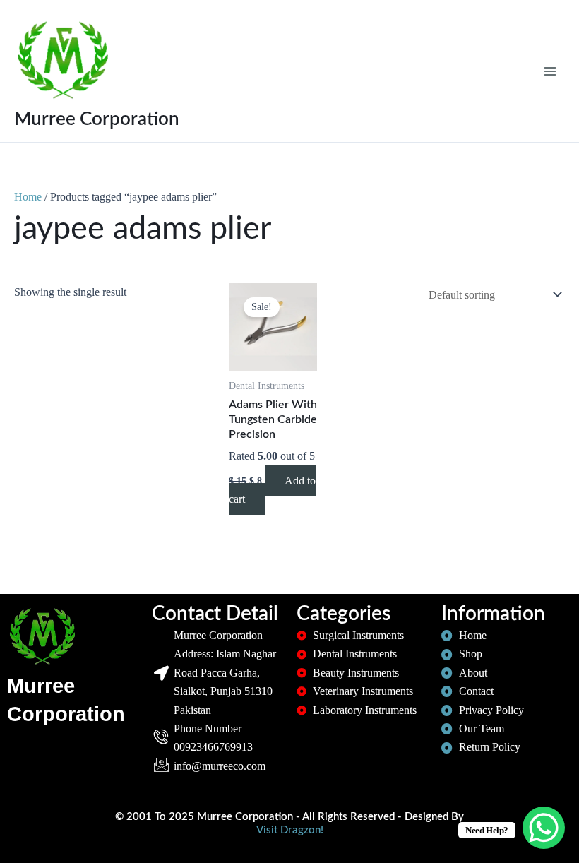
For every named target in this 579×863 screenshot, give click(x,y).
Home (28, 197)
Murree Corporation (96, 119)
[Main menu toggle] (550, 70)
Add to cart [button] (272, 490)
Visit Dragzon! (289, 830)
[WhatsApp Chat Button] (544, 828)
